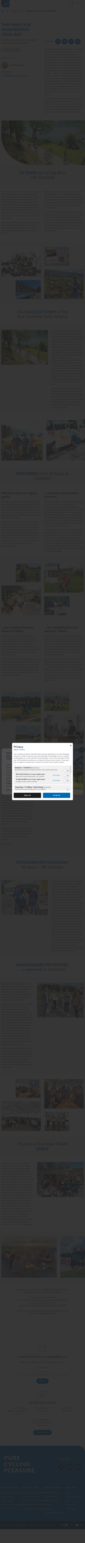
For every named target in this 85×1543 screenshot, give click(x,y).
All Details (56, 775)
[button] (65, 771)
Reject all (27, 795)
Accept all (56, 795)
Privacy (22, 749)
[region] (42, 778)
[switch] (66, 770)
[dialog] (42, 771)
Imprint (16, 749)
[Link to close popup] (70, 746)
